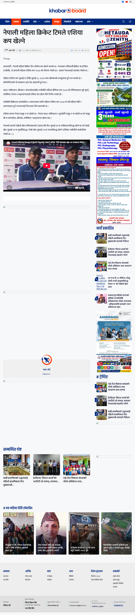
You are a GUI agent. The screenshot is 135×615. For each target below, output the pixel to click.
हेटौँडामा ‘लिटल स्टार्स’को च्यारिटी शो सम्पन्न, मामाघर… (46, 480)
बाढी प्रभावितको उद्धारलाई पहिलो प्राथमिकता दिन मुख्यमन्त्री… (15, 481)
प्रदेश (35, 21)
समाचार (16, 21)
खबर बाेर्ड (12, 50)
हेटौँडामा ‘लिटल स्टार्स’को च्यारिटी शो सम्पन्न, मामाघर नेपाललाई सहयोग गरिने (118, 252)
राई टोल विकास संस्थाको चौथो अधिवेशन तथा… (74, 480)
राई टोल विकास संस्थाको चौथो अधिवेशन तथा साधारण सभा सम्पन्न (119, 266)
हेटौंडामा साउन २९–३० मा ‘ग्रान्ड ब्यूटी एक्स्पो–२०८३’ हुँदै (83, 549)
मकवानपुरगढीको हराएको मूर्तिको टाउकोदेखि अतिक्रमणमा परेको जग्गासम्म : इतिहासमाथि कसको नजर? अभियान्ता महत (119, 301)
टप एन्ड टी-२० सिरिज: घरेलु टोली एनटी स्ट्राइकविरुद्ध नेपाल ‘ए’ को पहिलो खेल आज (119, 282)
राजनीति (26, 21)
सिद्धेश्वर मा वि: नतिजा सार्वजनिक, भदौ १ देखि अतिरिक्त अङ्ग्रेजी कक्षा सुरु (18, 547)
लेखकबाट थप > (47, 374)
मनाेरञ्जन (79, 21)
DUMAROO (118, 605)
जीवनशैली (67, 21)
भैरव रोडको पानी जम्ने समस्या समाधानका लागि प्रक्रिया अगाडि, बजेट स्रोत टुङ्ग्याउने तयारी (50, 547)
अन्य (88, 21)
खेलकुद (56, 21)
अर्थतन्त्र (47, 21)
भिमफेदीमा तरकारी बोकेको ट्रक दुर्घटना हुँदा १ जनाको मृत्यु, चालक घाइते (116, 547)
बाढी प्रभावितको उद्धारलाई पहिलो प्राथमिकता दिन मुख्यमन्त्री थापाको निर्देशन (118, 238)
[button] (123, 22)
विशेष (7, 21)
